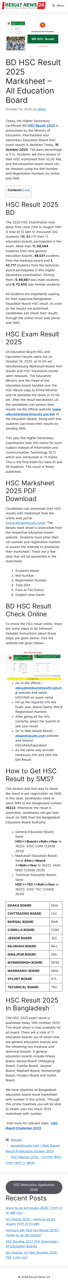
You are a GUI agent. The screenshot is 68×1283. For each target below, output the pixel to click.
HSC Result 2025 (41, 125)
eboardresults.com (30, 736)
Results (16, 1140)
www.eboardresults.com (25, 523)
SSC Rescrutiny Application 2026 (34, 1187)
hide (26, 190)
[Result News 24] (24, 5)
